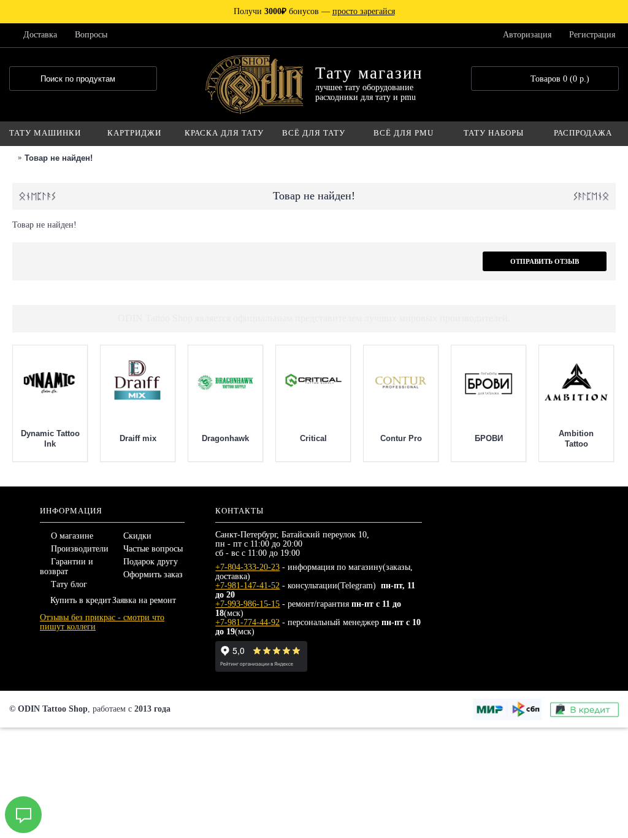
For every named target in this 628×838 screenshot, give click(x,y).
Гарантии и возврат (66, 566)
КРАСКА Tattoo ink (230, 438)
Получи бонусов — (314, 11)
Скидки (137, 535)
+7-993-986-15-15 (247, 604)
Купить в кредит (80, 600)
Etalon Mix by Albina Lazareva (581, 438)
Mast (142, 438)
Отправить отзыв (544, 261)
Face (493, 438)
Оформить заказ (153, 574)
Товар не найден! (59, 158)
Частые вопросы (153, 548)
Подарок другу (150, 561)
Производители (80, 548)
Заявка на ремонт (144, 600)
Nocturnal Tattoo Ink (55, 438)
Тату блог (69, 584)
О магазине (72, 535)
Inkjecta (317, 438)
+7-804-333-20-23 (247, 567)
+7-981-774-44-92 (247, 622)
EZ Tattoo (406, 438)
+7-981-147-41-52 (247, 585)
